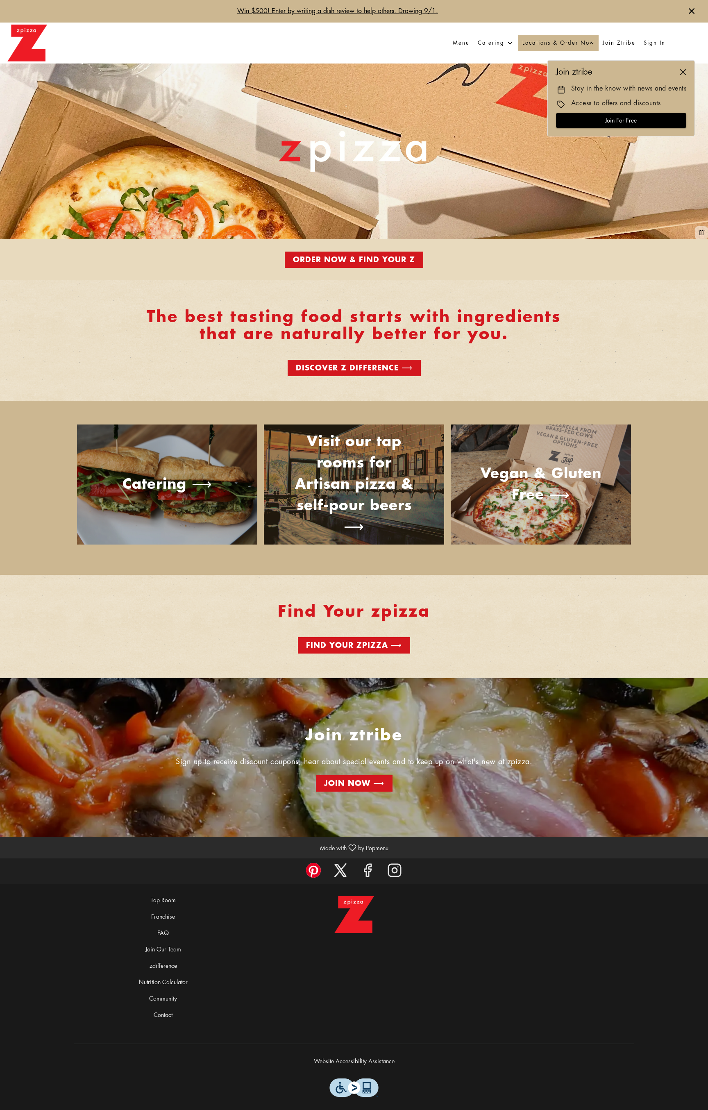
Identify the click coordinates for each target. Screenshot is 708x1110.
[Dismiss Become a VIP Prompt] (683, 72)
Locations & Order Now (558, 42)
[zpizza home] (27, 43)
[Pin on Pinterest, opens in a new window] (313, 873)
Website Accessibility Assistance (354, 1061)
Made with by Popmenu (197, 847)
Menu (461, 42)
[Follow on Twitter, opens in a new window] (340, 873)
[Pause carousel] (701, 232)
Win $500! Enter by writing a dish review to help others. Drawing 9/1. (337, 11)
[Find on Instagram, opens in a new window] (394, 873)
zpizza (354, 914)
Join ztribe (619, 42)
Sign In (654, 42)
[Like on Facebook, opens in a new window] (367, 873)
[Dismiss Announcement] (691, 11)
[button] (496, 43)
